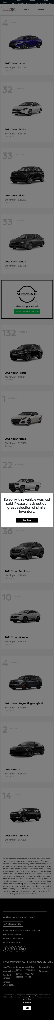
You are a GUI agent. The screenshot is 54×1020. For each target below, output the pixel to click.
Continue (27, 520)
